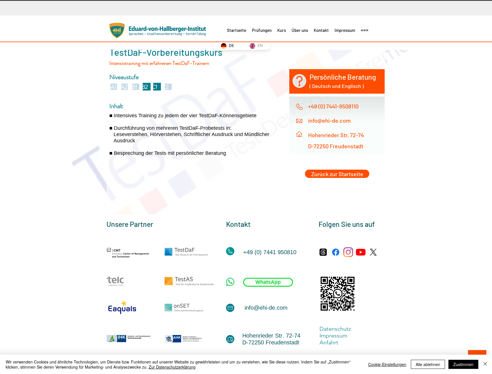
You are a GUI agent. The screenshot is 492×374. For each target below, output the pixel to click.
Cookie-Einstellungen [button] (387, 364)
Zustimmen (463, 364)
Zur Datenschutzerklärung (172, 367)
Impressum (335, 335)
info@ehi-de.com (329, 120)
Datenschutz (335, 328)
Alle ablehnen (428, 364)
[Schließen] (485, 364)
